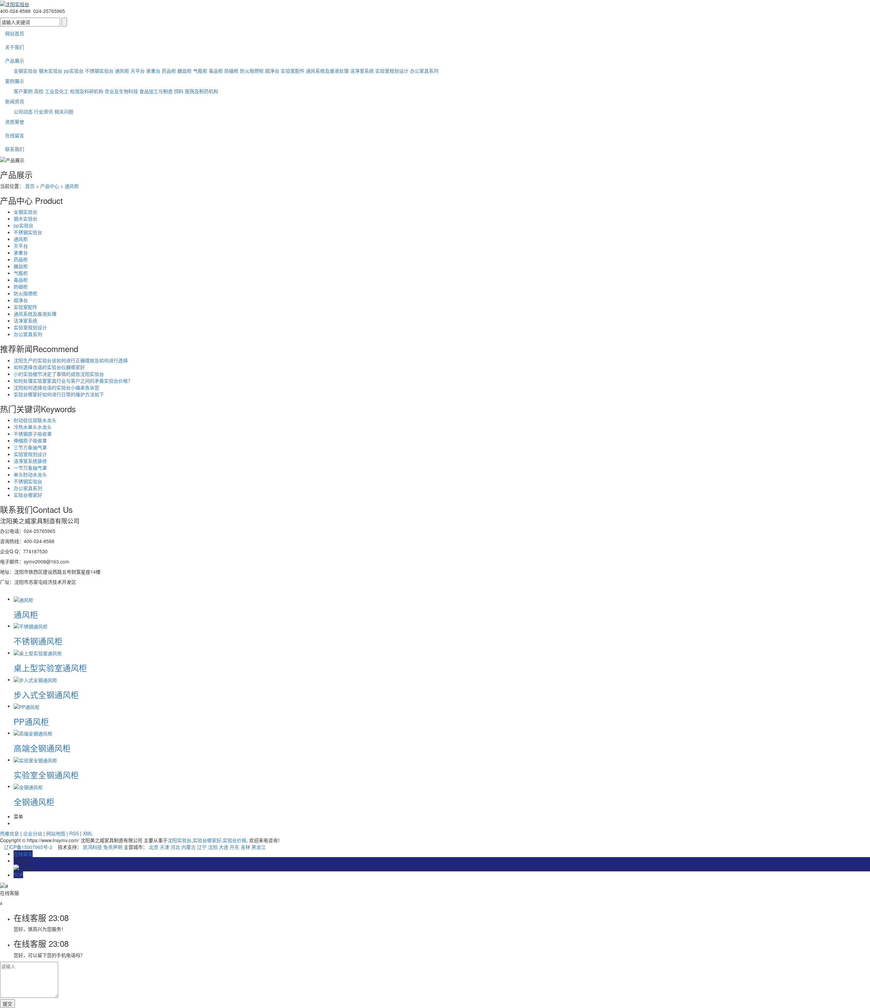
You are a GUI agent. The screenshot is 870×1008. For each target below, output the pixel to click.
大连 (223, 847)
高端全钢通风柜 (42, 748)
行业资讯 (43, 111)
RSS (74, 833)
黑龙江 (258, 847)
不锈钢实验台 (99, 70)
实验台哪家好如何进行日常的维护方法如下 (59, 394)
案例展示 (14, 80)
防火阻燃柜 (252, 70)
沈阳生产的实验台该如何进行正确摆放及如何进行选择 (71, 360)
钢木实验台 (51, 70)
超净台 (272, 70)
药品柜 (169, 70)
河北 (175, 847)
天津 (164, 847)
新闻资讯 (14, 101)
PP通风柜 (31, 721)
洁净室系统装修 (30, 460)
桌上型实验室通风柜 (50, 668)
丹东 (234, 847)
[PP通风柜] (26, 705)
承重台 (153, 70)
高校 (39, 91)
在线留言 (14, 135)
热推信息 (9, 833)
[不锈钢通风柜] (31, 625)
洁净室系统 (362, 70)
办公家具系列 (424, 70)
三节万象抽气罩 (30, 447)
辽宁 (202, 847)
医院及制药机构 (201, 91)
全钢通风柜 (34, 801)
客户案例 (23, 91)
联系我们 (14, 148)
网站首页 (14, 33)
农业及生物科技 (121, 91)
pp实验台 (74, 70)
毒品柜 (216, 70)
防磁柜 (231, 70)
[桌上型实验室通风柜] (38, 652)
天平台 (137, 70)
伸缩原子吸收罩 (30, 440)
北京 (153, 847)
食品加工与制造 (156, 91)
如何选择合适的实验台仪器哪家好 (49, 367)
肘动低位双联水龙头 (35, 420)
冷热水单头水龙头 (33, 426)
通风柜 (122, 70)
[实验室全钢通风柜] (35, 759)
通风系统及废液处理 (327, 70)
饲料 (179, 91)
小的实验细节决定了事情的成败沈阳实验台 (59, 373)
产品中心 (49, 186)
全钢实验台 (25, 70)
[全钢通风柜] (28, 786)
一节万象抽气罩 (30, 467)
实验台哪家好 (28, 494)
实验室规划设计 (391, 70)
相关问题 (63, 111)
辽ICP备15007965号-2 (28, 847)
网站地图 (55, 833)
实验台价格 (234, 840)
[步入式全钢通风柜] (35, 679)
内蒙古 (188, 847)
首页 (30, 186)
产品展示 (14, 60)
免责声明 (112, 847)
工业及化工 (57, 91)
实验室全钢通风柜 (46, 775)
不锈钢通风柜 (38, 641)
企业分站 (32, 833)
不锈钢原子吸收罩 (33, 433)
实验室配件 (292, 70)
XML (88, 833)
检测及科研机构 (86, 91)
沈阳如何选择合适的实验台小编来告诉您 (56, 387)
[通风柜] (23, 598)
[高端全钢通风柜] (33, 732)
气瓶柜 (200, 70)
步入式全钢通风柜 (46, 694)
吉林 (245, 847)
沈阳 (213, 847)
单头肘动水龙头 (30, 474)
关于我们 (14, 47)
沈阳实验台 (179, 840)
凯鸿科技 (92, 847)
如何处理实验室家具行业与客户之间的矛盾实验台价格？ (73, 380)
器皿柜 (184, 70)
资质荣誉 (14, 121)
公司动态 (23, 111)
